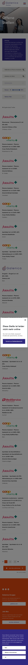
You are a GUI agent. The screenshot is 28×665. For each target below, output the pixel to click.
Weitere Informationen (11, 652)
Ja (5, 657)
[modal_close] (25, 320)
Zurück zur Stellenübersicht (14, 341)
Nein (6, 647)
